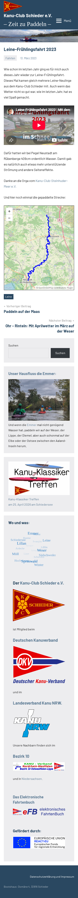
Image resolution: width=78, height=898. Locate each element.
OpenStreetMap (45, 287)
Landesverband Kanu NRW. (37, 702)
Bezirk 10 (21, 756)
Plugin (69, 287)
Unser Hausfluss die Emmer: (32, 373)
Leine (8, 296)
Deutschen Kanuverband (35, 640)
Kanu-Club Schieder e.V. (28, 15)
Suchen (13, 345)
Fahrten (10, 58)
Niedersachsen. (32, 778)
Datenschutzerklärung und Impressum (52, 876)
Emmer (32, 425)
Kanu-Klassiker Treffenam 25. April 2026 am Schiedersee (30, 501)
